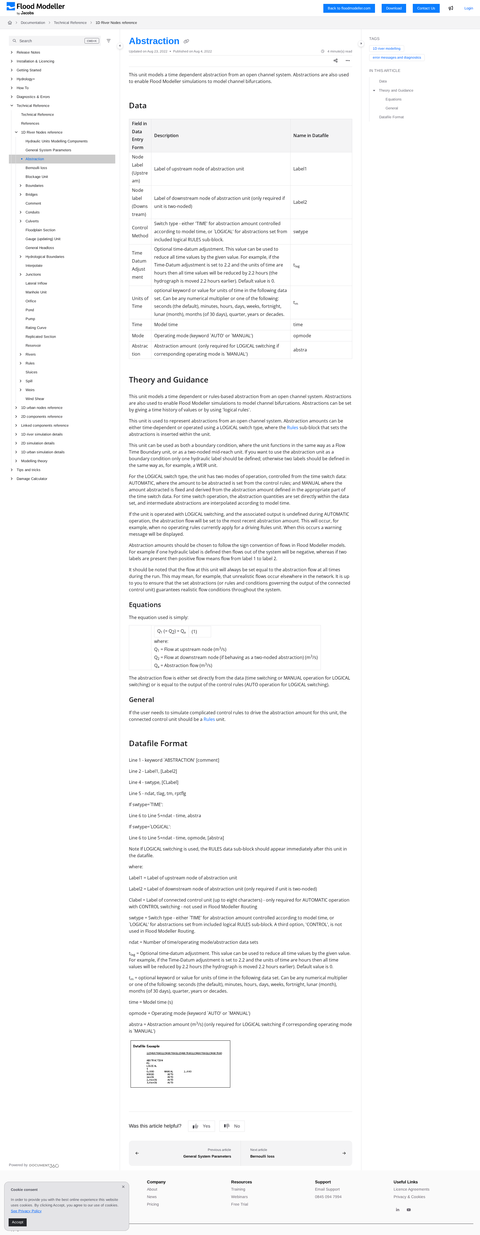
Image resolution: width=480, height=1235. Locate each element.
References (30, 123)
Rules (30, 363)
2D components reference (41, 416)
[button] (55, 41)
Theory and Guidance (396, 90)
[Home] (36, 8)
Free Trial (239, 1204)
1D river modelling (387, 49)
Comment (33, 203)
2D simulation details (38, 443)
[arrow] (374, 90)
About (152, 1189)
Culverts (32, 221)
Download (394, 8)
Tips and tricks (29, 470)
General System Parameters (48, 150)
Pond (30, 310)
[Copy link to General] (163, 700)
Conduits (33, 212)
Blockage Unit (37, 177)
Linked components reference (45, 425)
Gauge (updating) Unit (43, 239)
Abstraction (35, 159)
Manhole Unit (36, 292)
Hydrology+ (26, 79)
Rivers (31, 354)
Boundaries (35, 185)
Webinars (239, 1196)
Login (468, 8)
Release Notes (28, 52)
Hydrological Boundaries (45, 257)
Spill (29, 381)
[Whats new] (450, 8)
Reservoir (33, 345)
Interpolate (34, 265)
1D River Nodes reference (116, 23)
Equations (394, 99)
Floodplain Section (40, 230)
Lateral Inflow (36, 283)
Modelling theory (34, 461)
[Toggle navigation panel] (120, 45)
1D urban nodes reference (41, 408)
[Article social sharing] (335, 61)
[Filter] (108, 40)
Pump (30, 319)
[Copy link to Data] (155, 106)
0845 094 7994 (328, 1196)
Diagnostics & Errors (33, 97)
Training (238, 1189)
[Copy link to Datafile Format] (196, 744)
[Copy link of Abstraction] (186, 41)
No (237, 1126)
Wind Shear (35, 399)
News (152, 1196)
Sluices (32, 372)
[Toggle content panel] (361, 43)
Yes (206, 1126)
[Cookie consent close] (123, 1187)
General (392, 108)
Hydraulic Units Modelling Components (57, 141)
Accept (17, 1222)
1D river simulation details (42, 434)
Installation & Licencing (35, 61)
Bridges (32, 194)
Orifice (31, 301)
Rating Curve (36, 328)
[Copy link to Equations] (170, 605)
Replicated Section (41, 336)
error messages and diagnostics (397, 57)
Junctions (33, 274)
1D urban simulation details (43, 452)
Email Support (327, 1189)
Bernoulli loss (36, 168)
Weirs (30, 390)
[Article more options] (347, 61)
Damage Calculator (32, 479)
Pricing (153, 1204)
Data (383, 81)
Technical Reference (70, 23)
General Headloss (40, 248)
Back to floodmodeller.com (349, 8)
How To (23, 88)
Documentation (33, 23)
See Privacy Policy (26, 1211)
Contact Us (426, 8)
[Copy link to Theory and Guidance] (217, 380)
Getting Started (29, 70)
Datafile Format (391, 117)
